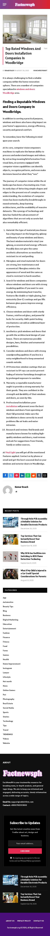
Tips (5, 725)
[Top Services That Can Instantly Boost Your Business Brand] (10, 539)
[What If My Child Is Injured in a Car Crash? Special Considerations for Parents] (10, 574)
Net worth (7, 681)
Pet (4, 694)
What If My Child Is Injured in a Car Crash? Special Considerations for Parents (33, 573)
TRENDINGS (8, 734)
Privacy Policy (26, 861)
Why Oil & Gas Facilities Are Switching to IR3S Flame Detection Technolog (33, 556)
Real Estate (8, 703)
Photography (8, 699)
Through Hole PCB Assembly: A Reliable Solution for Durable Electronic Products (34, 521)
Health (6, 659)
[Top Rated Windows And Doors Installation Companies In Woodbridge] (25, 29)
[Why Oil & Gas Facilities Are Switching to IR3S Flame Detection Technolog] (10, 556)
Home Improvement (40, 70)
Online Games (9, 690)
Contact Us (38, 921)
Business (6, 615)
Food (5, 646)
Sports (5, 712)
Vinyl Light (10, 452)
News (5, 686)
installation (12, 406)
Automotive (8, 602)
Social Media (8, 708)
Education (7, 624)
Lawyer (6, 672)
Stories (6, 716)
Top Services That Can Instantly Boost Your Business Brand (31, 539)
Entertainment (9, 628)
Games (6, 655)
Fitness (6, 642)
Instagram (7, 668)
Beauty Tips (8, 606)
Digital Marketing (10, 619)
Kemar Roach (9, 70)
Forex (5, 650)
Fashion (6, 633)
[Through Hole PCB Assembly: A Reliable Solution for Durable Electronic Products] (10, 522)
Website (6, 743)
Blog (5, 611)
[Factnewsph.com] (25, 4)
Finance (6, 637)
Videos (6, 739)
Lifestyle (7, 677)
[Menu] (4, 4)
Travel (5, 730)
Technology (8, 721)
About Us (10, 921)
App (4, 597)
